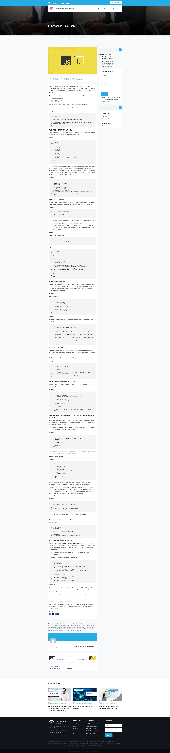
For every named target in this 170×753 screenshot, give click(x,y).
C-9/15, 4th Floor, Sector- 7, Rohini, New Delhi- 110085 (59, 727)
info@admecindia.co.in (55, 732)
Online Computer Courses (108, 56)
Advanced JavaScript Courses (57, 623)
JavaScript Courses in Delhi (87, 625)
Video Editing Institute (91, 728)
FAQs (74, 733)
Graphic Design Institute (91, 730)
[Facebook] (50, 614)
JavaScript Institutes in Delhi (81, 627)
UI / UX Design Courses (107, 61)
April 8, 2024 (112, 703)
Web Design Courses (107, 58)
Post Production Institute (91, 726)
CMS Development (106, 123)
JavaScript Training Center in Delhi (65, 628)
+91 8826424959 (54, 730)
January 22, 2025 (63, 703)
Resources (107, 8)
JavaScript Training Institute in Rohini (69, 630)
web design (52, 689)
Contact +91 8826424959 (54, 2)
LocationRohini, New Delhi (66, 2)
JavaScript (55, 79)
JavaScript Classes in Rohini (60, 625)
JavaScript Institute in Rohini (68, 627)
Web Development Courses (108, 60)
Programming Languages (107, 118)
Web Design (81, 630)
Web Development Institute (74, 751)
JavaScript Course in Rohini (73, 625)
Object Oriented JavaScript (71, 543)
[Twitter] (53, 614)
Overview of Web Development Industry (83, 707)
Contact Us (76, 728)
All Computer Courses (107, 66)
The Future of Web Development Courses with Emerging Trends (109, 707)
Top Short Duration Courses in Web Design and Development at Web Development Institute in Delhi (59, 708)
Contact (115, 8)
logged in (59, 668)
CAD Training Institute (91, 733)
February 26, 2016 (79, 79)
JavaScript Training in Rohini (80, 628)
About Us (75, 723)
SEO (103, 125)
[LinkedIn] (56, 614)
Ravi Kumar (66, 79)
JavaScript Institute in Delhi (54, 627)
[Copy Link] (58, 614)
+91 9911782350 (62, 730)
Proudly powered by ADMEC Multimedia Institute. (91, 751)
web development (60, 689)
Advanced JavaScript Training (71, 623)
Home (85, 8)
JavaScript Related (106, 121)
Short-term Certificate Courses (109, 64)
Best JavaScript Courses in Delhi (86, 623)
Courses (92, 8)
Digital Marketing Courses (108, 63)
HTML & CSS (105, 116)
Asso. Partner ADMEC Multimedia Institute (84, 646)
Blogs (99, 8)
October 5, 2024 (88, 703)
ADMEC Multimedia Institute (92, 723)
